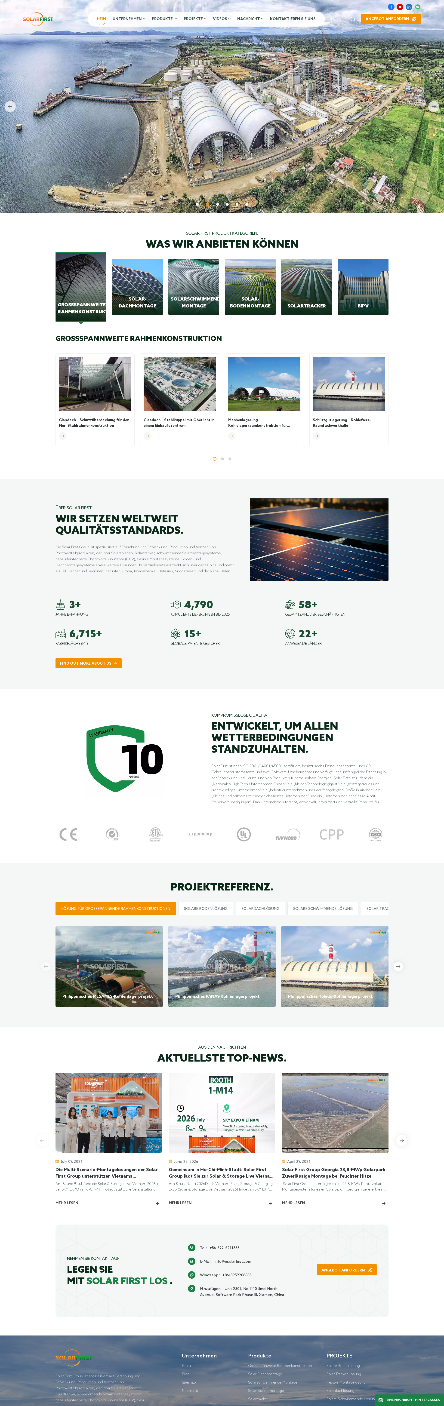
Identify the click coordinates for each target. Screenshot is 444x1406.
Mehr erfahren (75, 183)
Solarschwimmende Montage (272, 1382)
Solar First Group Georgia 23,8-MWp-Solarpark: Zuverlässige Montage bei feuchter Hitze (334, 1173)
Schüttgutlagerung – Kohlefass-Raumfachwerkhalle (342, 423)
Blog (185, 1374)
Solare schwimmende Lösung (351, 1399)
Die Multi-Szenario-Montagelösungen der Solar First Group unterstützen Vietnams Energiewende (107, 1173)
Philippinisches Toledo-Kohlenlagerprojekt (330, 996)
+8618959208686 (237, 1275)
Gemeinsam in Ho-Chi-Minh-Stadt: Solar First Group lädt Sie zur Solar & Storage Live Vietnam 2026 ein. (221, 1173)
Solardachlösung (340, 1390)
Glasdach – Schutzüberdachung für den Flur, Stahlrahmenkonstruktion (94, 423)
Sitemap (189, 1382)
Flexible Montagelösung (346, 1382)
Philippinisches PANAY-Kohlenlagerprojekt (217, 996)
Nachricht (248, 19)
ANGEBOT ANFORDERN (343, 1270)
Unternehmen (127, 19)
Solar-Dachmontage (265, 1374)
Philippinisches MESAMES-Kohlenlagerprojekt (107, 996)
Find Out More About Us (85, 663)
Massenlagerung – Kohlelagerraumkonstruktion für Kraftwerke (257, 423)
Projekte (193, 19)
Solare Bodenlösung (343, 1365)
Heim (101, 19)
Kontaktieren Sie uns (293, 19)
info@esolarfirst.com (233, 1261)
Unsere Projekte (127, 183)
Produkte (163, 19)
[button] (197, 204)
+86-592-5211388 (225, 1247)
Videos (220, 19)
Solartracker (258, 1399)
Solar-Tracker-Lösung (344, 1374)
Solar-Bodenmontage (266, 1390)
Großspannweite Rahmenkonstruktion (280, 1365)
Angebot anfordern (387, 19)
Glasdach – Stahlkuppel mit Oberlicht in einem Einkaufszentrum (179, 423)
